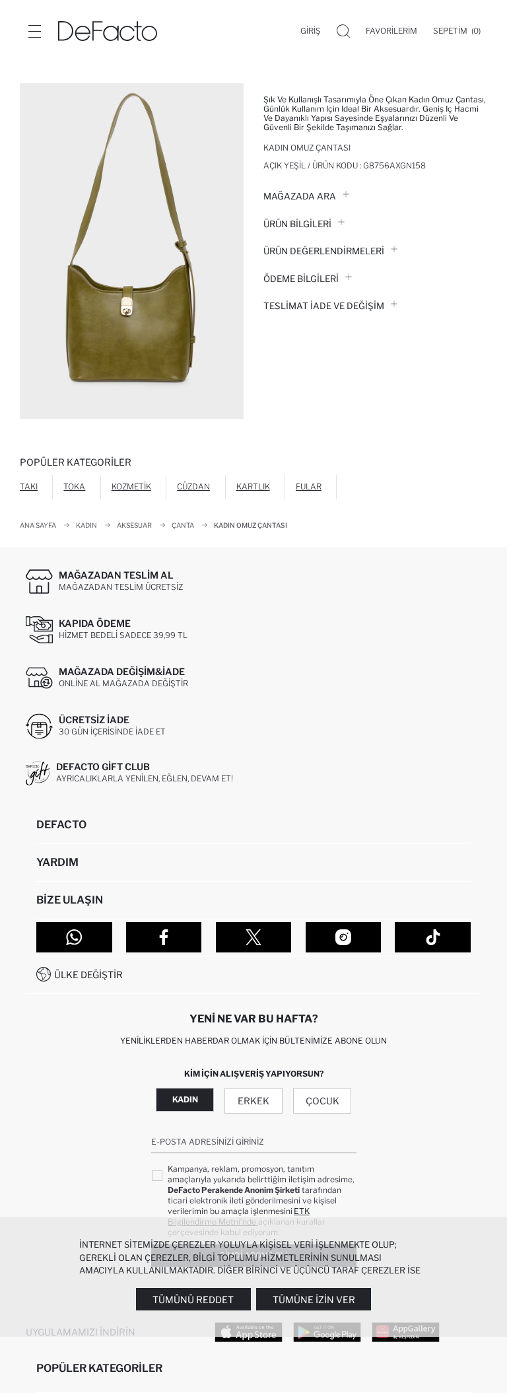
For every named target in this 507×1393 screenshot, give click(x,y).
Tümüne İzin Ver (314, 1299)
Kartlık (253, 486)
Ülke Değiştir (88, 974)
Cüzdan (193, 486)
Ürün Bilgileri (297, 224)
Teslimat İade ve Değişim (323, 306)
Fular (308, 486)
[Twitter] (254, 937)
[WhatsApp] (74, 937)
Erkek (253, 1100)
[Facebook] (164, 937)
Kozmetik (131, 486)
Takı (29, 486)
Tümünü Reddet (193, 1299)
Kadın (185, 1099)
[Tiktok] (433, 937)
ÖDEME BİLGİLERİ (301, 278)
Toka (74, 486)
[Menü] (34, 31)
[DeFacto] (107, 31)
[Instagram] (344, 937)
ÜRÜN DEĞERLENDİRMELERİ (323, 251)
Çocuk (322, 1100)
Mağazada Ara (299, 196)
